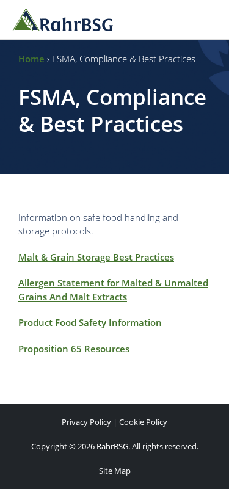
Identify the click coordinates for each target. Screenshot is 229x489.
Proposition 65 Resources (73, 348)
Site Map (115, 470)
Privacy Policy (86, 421)
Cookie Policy (143, 421)
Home (31, 59)
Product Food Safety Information (90, 322)
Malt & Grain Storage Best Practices (96, 257)
